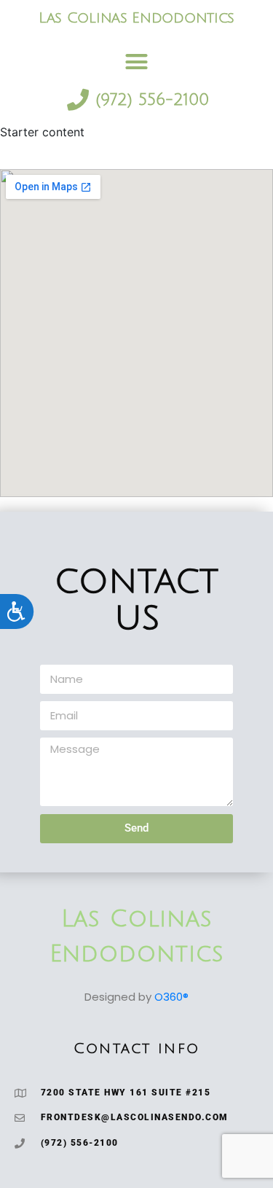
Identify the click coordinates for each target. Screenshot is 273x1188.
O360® (171, 996)
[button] (136, 62)
